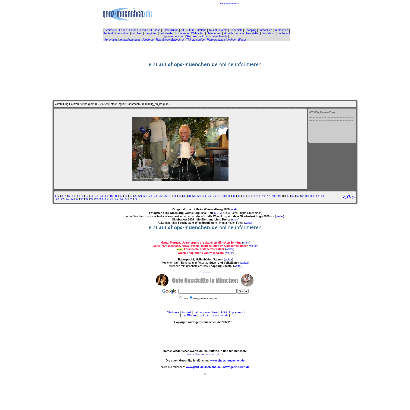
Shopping (250, 30)
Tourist (213, 30)
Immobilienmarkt (129, 39)
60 (62, 198)
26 (165, 195)
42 (243, 195)
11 (91, 195)
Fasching (136, 33)
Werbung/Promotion (229, 3)
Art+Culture (187, 30)
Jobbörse (148, 39)
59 (57, 198)
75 (136, 198)
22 (145, 195)
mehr (234, 209)
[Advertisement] (229, 14)
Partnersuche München (221, 39)
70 (111, 198)
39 (229, 195)
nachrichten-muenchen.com (204, 354)
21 (140, 195)
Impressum (281, 30)
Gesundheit (122, 33)
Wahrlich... (197, 33)
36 (214, 195)
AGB (224, 312)
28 (175, 195)
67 (96, 198)
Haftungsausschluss (206, 312)
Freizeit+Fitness (150, 30)
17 (121, 195)
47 (268, 195)
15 (111, 195)
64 (82, 198)
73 (126, 198)
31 (189, 195)
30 (184, 195)
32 (194, 195)
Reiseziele (236, 30)
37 (219, 195)
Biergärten (151, 33)
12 (96, 195)
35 (209, 195)
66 (91, 198)
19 (130, 195)
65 (86, 198)
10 (86, 195)
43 (248, 195)
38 (224, 195)
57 (317, 195)
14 (106, 195)
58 (322, 195)
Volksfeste (166, 33)
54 (302, 195)
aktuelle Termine (234, 33)
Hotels (223, 30)
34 (204, 195)
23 (150, 195)
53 (297, 195)
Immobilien (265, 30)
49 (278, 195)
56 (312, 195)
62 (72, 198)
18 (125, 195)
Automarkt (110, 39)
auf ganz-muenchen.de (206, 36)
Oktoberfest (214, 33)
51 (288, 195)
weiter (279, 216)
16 (116, 195)
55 (307, 195)
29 (180, 195)
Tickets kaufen (195, 39)
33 (199, 195)
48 (273, 195)
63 (77, 198)
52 (292, 195)
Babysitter (177, 39)
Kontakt (108, 33)
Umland (201, 30)
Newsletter (252, 33)
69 (106, 198)
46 (263, 195)
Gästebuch (268, 33)
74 (131, 198)
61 (67, 198)
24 (155, 195)
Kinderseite (182, 33)
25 (160, 195)
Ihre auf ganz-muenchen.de (205, 315)
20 (135, 195)
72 (121, 198)
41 (238, 195)
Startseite (111, 30)
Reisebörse (163, 39)
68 (101, 198)
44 (253, 195)
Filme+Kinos (170, 30)
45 (258, 195)
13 (101, 195)
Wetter (242, 39)
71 (116, 198)
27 (170, 195)
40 (234, 195)
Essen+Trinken (128, 30)
